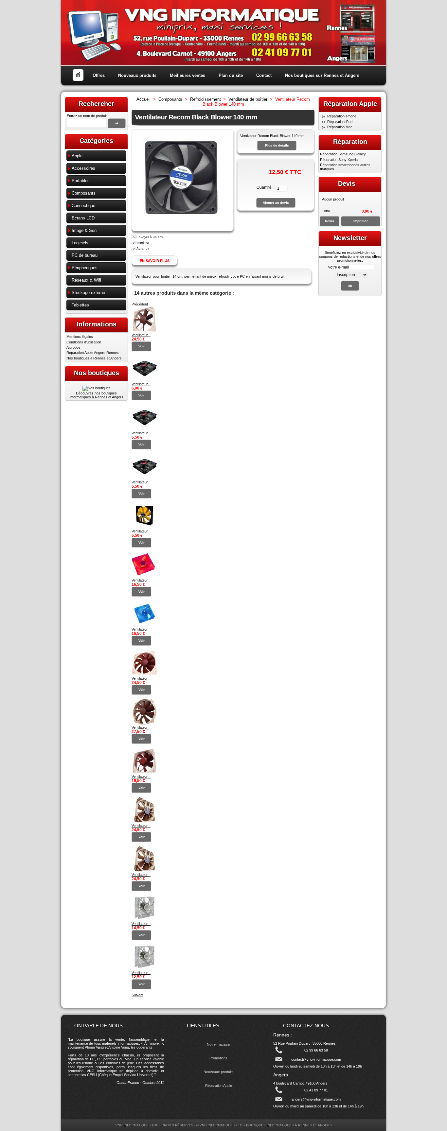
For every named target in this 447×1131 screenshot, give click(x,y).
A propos (73, 347)
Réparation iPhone (341, 116)
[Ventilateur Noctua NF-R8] (145, 772)
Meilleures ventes (187, 75)
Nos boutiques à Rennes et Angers (94, 358)
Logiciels (80, 242)
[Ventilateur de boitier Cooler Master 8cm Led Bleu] (145, 969)
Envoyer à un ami (149, 237)
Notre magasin (218, 1044)
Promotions (218, 1058)
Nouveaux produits (137, 75)
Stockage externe (88, 292)
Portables (81, 180)
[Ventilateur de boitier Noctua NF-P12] (145, 674)
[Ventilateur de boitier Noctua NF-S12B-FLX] (145, 331)
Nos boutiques (96, 372)
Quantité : (265, 187)
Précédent (140, 304)
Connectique (83, 205)
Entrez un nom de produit (87, 116)
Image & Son (84, 230)
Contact (264, 75)
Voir (141, 346)
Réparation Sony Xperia (339, 160)
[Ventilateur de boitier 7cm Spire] (145, 478)
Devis (346, 183)
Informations (96, 324)
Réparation (350, 141)
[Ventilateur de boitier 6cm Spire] (145, 429)
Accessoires (83, 168)
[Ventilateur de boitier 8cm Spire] (145, 380)
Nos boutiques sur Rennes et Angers (322, 75)
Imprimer (142, 242)
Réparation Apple (218, 1086)
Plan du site (231, 75)
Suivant (137, 995)
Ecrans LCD (83, 218)
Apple (77, 155)
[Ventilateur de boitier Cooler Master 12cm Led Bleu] (145, 920)
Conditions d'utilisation (83, 342)
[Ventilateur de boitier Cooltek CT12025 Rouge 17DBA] (145, 576)
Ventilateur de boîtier (247, 99)
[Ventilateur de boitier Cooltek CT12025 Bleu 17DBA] (145, 625)
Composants (84, 193)
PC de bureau (85, 255)
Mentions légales (79, 337)
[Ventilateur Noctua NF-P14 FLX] (145, 723)
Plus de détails (277, 145)
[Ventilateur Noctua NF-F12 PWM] (145, 822)
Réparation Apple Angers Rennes (92, 353)
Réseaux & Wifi (86, 280)
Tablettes (80, 305)
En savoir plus (155, 261)
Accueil (143, 99)
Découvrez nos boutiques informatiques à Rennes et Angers (96, 395)
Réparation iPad (339, 122)
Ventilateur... (141, 335)
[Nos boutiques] (96, 388)
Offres (99, 75)
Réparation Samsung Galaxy (343, 154)
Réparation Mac (339, 127)
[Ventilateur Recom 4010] (145, 527)
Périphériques (85, 267)
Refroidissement (205, 99)
